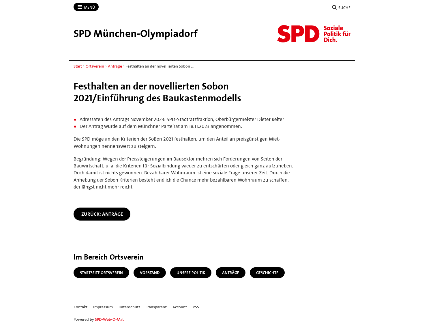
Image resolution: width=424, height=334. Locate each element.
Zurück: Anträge (102, 214)
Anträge (115, 66)
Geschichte (267, 272)
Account (179, 306)
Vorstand (150, 272)
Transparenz (156, 306)
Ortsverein (95, 66)
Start (78, 66)
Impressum (103, 306)
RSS (196, 306)
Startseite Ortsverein (101, 272)
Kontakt (80, 306)
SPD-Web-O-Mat (109, 319)
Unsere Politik (191, 272)
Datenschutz (129, 306)
